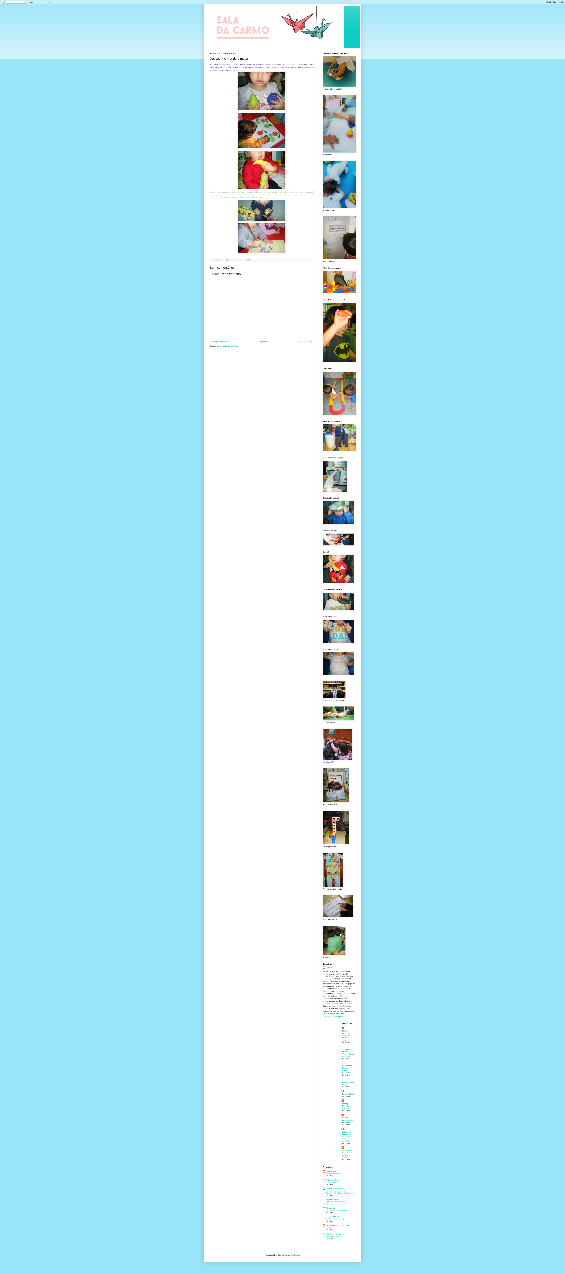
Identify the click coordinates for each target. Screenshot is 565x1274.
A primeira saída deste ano (335, 1202)
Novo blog (345, 1108)
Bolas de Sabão (332, 1199)
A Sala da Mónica (333, 1180)
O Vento (329, 1227)
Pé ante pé (330, 1208)
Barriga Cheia (348, 1094)
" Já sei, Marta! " (333, 1217)
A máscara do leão (332, 1236)
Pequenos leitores (333, 1234)
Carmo (329, 968)
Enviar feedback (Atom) (229, 346)
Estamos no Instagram (334, 1173)
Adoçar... (345, 1084)
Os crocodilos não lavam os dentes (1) (347, 1139)
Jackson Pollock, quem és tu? (337, 1210)
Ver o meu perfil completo (333, 1017)
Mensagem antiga (306, 342)
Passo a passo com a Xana (337, 1225)
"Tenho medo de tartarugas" (336, 1219)
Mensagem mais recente (220, 342)
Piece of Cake (348, 1082)
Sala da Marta (332, 1171)
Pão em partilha (331, 1182)
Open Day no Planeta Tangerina (347, 1038)
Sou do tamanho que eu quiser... (347, 1120)
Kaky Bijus (346, 1151)
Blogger (296, 1255)
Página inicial (264, 342)
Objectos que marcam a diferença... (347, 1155)
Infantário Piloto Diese (335, 1189)
